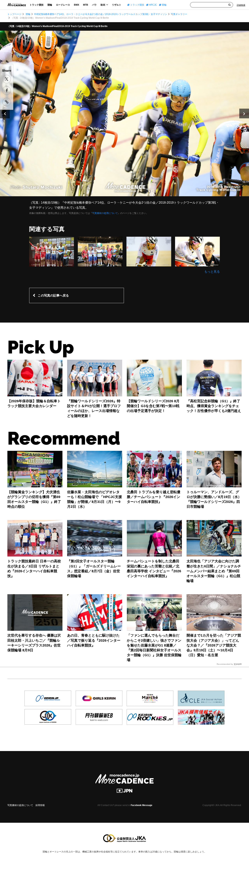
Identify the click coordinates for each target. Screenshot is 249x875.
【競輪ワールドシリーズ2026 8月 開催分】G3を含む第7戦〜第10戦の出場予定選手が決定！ (153, 406)
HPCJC (152, 4)
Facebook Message (141, 805)
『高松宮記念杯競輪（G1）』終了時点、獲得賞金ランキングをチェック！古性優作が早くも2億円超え (214, 406)
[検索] (229, 5)
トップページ (14, 14)
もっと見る (212, 271)
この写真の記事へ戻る (53, 295)
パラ (94, 4)
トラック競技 (37, 4)
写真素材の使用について (105, 213)
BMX (76, 4)
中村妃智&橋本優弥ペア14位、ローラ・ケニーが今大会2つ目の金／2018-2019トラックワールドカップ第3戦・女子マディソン (100, 14)
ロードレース (63, 4)
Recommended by (225, 664)
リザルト (116, 4)
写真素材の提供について (20, 805)
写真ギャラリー (179, 14)
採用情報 (40, 805)
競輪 (49, 4)
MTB (85, 4)
